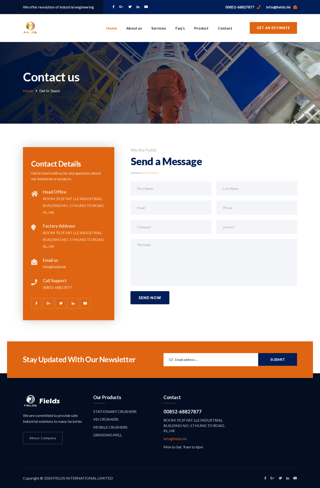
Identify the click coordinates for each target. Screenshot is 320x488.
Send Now (150, 297)
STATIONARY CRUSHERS (115, 411)
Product (201, 28)
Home (111, 28)
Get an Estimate (273, 28)
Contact (225, 28)
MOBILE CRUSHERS (110, 427)
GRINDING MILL (107, 435)
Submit (277, 359)
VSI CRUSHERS (106, 419)
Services (158, 28)
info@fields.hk (175, 438)
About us (134, 28)
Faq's (180, 28)
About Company (42, 438)
